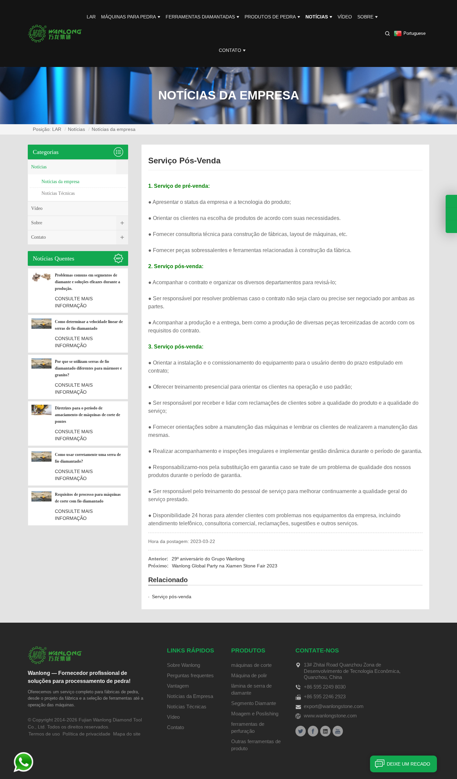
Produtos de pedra (270, 16)
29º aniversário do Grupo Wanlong (208, 558)
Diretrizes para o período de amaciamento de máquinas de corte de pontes (87, 415)
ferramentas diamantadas (200, 16)
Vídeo (345, 16)
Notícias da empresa (113, 129)
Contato (230, 50)
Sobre (365, 16)
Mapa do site (127, 733)
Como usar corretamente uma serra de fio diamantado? (88, 458)
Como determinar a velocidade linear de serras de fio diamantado (89, 325)
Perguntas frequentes (190, 675)
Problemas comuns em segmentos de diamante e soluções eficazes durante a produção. (87, 282)
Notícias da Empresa (190, 696)
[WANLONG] (55, 33)
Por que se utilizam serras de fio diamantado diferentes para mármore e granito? (88, 368)
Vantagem (178, 686)
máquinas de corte (251, 665)
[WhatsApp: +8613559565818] (451, 214)
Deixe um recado (408, 764)
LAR (91, 16)
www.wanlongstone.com (330, 715)
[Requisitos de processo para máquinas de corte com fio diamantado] (41, 506)
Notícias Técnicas (58, 193)
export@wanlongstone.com (334, 706)
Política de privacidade (86, 733)
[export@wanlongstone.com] (451, 226)
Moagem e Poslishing (254, 713)
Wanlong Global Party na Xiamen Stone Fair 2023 (224, 565)
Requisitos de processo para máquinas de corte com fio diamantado (88, 497)
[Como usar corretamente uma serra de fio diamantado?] (41, 466)
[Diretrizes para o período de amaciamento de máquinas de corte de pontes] (41, 423)
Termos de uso (44, 733)
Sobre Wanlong (183, 665)
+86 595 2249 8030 (325, 687)
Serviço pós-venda (171, 596)
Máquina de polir (249, 675)
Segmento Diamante (253, 703)
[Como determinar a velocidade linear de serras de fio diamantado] (41, 333)
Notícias (316, 16)
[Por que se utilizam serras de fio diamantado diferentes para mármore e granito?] (41, 377)
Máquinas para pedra (128, 16)
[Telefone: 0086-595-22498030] (451, 201)
